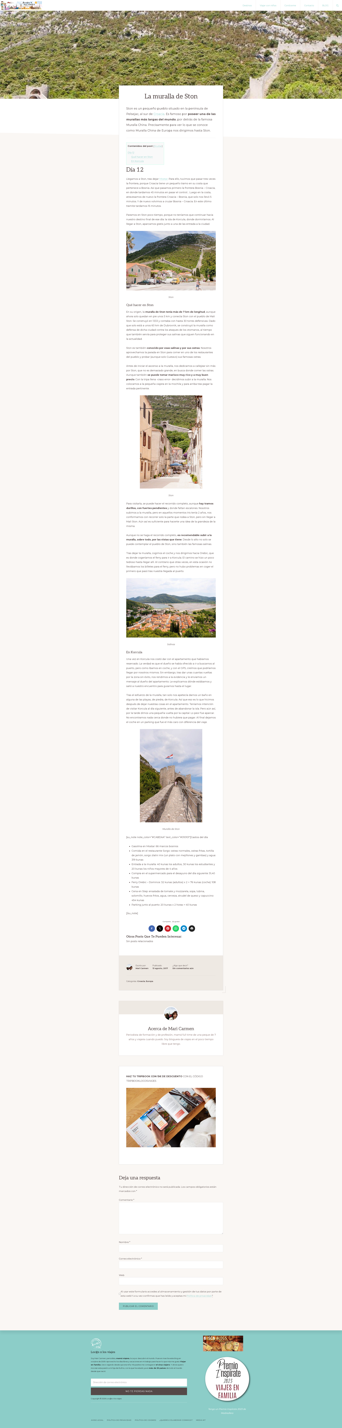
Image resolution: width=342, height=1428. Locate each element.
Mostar (163, 178)
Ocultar (158, 146)
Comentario (126, 1200)
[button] (337, 5)
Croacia (158, 114)
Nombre (124, 1242)
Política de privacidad (199, 1295)
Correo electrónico (130, 1258)
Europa (149, 981)
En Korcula (137, 161)
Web (121, 1275)
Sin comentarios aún (183, 968)
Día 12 (131, 152)
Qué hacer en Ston (142, 156)
